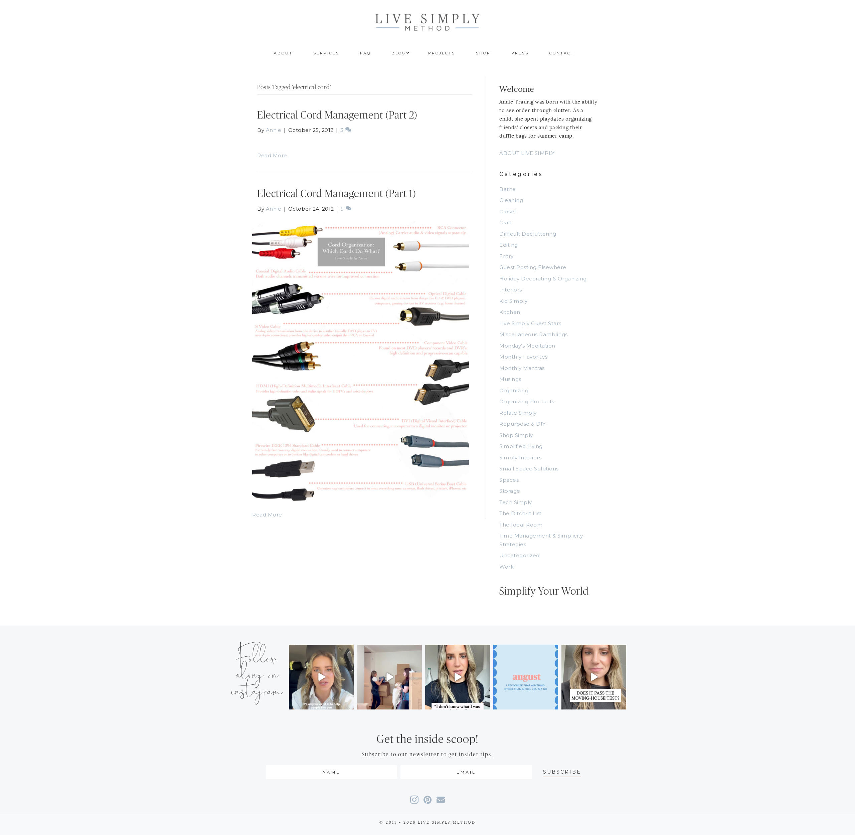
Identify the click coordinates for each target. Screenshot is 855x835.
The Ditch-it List (520, 513)
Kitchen (509, 312)
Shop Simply (516, 435)
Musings (510, 379)
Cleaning (511, 200)
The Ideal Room (520, 524)
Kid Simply (513, 301)
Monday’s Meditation (527, 346)
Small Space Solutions (529, 468)
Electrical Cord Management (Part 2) (337, 115)
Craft (505, 222)
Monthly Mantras (522, 368)
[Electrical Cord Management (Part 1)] (360, 361)
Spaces (509, 480)
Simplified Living (521, 446)
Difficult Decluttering (527, 234)
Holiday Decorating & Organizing (543, 278)
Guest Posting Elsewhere (532, 267)
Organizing (513, 390)
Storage (509, 491)
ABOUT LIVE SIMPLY (527, 153)
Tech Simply (515, 502)
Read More (272, 155)
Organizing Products (526, 401)
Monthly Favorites (523, 357)
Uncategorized (519, 555)
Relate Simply (518, 413)
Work (506, 567)
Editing (508, 245)
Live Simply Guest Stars (530, 323)
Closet (507, 211)
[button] (562, 772)
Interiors (510, 289)
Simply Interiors (520, 457)
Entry (506, 256)
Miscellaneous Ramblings (533, 334)
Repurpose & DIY (522, 424)
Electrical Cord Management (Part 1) (336, 194)
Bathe (507, 189)
